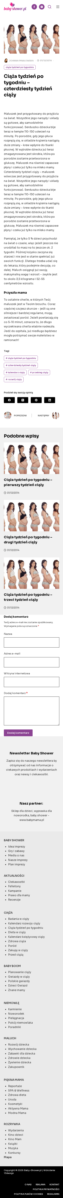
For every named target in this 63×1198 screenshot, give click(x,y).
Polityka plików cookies (28, 1194)
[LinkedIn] (49, 400)
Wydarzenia (16, 1130)
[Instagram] (42, 7)
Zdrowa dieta (17, 1095)
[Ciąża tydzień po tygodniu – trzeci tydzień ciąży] (31, 573)
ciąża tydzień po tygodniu (21, 358)
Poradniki (14, 1027)
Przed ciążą (15, 954)
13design (9, 1173)
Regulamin (53, 1194)
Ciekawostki (16, 882)
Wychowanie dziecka (22, 1049)
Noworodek (16, 1013)
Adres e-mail (12, 653)
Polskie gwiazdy (19, 981)
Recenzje (14, 899)
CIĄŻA (8, 913)
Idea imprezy (16, 846)
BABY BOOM (12, 966)
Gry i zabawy (16, 851)
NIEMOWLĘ (11, 1003)
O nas (28, 1184)
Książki (12, 1144)
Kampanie (14, 891)
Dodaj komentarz (16, 693)
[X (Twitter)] (22, 400)
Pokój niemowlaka (20, 1022)
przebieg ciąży (39, 372)
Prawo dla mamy (19, 895)
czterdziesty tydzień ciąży (21, 365)
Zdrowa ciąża (17, 941)
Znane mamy (16, 990)
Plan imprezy (16, 864)
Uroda (12, 1099)
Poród (12, 946)
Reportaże (15, 1086)
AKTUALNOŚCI (14, 876)
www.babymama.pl (31, 820)
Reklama (40, 1184)
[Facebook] (34, 7)
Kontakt (54, 1184)
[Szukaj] (49, 6)
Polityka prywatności (46, 1189)
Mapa (8, 1157)
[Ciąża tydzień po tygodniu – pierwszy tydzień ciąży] (31, 458)
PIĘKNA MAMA (14, 1080)
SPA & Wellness (18, 1090)
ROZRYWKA (12, 1124)
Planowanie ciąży (19, 972)
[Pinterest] (36, 400)
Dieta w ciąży (17, 932)
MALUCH (10, 1038)
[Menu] (57, 6)
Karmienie (15, 1009)
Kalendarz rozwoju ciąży (24, 923)
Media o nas (16, 855)
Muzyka (13, 1148)
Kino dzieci (15, 1135)
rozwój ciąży (14, 379)
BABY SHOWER (14, 840)
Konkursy (14, 1153)
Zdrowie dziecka (19, 1058)
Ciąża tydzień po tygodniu (20, 67)
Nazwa (8, 633)
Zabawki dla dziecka (21, 1053)
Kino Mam (15, 1139)
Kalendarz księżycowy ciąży (26, 937)
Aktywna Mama (18, 1108)
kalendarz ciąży (15, 372)
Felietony (14, 886)
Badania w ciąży (18, 919)
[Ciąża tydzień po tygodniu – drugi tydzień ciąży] (31, 515)
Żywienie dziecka (19, 1062)
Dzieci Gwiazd (17, 985)
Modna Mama (17, 1113)
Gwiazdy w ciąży (19, 976)
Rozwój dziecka (18, 1044)
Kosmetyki (15, 1104)
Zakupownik (16, 1067)
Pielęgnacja (16, 1018)
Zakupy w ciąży (18, 950)
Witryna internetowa (17, 673)
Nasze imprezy (18, 860)
